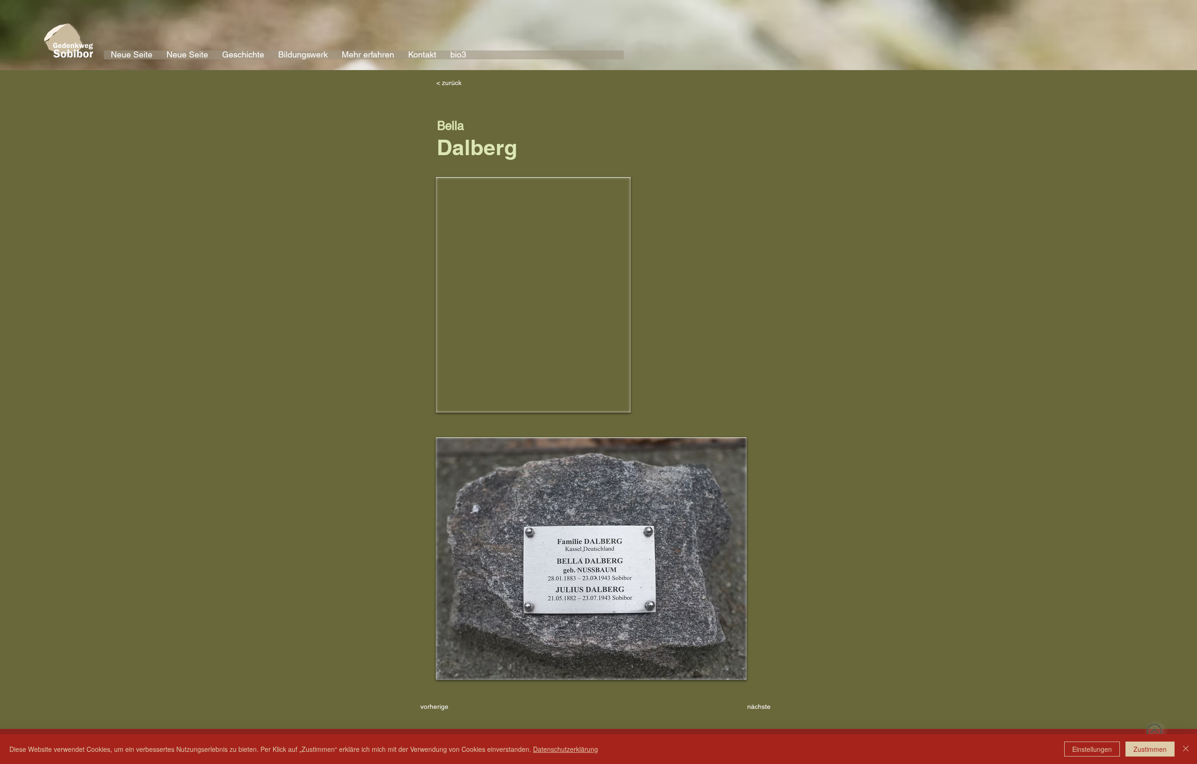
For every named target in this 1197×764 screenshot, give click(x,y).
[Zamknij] (1185, 749)
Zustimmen (1150, 749)
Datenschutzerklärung (565, 749)
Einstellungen (1092, 749)
